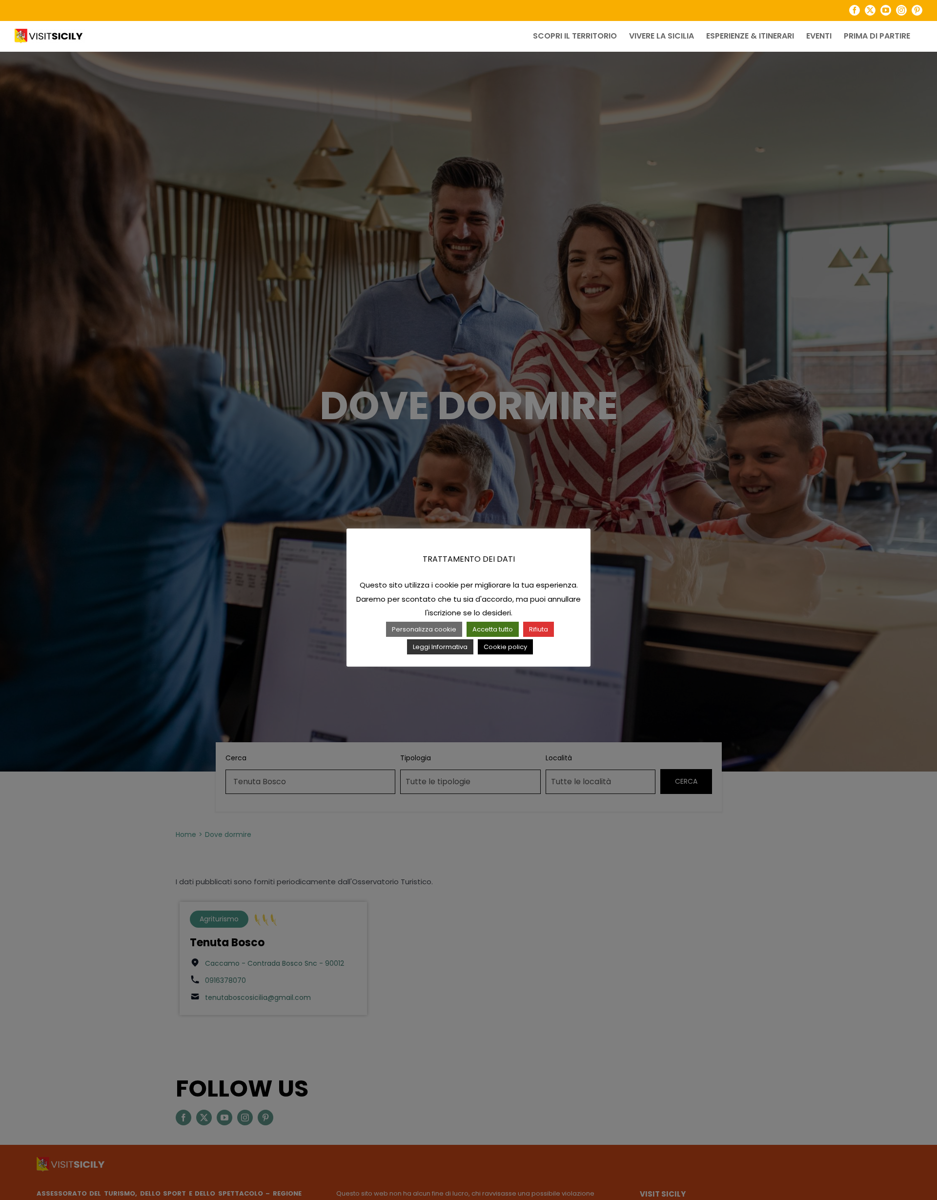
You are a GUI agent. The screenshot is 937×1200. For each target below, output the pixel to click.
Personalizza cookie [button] (424, 629)
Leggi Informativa (440, 646)
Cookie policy (505, 646)
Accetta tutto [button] (492, 629)
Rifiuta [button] (538, 629)
